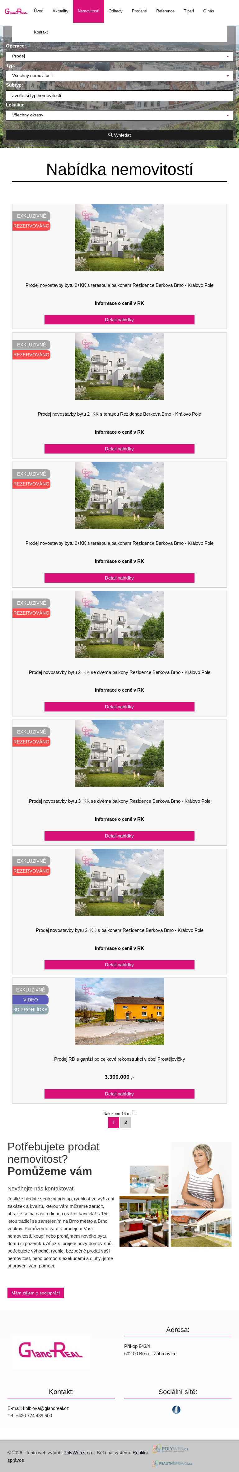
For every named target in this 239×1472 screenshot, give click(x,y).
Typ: (10, 65)
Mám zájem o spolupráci (36, 1292)
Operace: (16, 45)
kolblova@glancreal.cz (46, 1408)
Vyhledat (122, 135)
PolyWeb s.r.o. (78, 1452)
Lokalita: (15, 104)
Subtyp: (14, 85)
